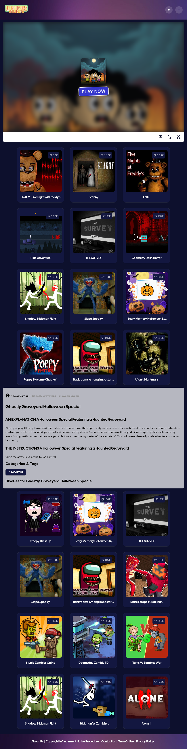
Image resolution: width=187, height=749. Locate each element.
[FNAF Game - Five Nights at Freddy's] (16, 13)
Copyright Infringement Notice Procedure (72, 741)
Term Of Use (126, 741)
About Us (37, 741)
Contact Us (108, 741)
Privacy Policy (145, 741)
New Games (20, 396)
